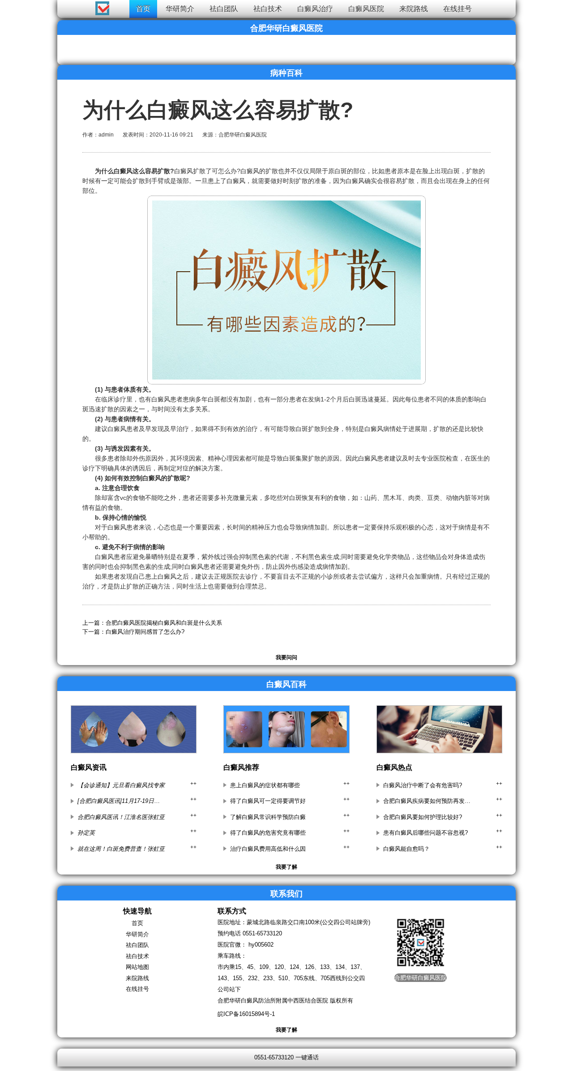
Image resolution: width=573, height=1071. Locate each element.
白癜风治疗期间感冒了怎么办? (145, 631)
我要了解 (286, 867)
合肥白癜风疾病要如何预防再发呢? (427, 801)
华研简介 (180, 9)
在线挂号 (457, 9)
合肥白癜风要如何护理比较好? (422, 817)
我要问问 (286, 657)
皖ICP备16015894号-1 (246, 1014)
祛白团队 (224, 9)
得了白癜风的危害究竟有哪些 (268, 832)
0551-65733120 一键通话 (286, 1057)
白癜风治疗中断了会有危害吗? (422, 785)
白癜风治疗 (315, 9)
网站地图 (137, 967)
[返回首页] (16, 6)
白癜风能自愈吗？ (406, 848)
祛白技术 (267, 9)
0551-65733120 (262, 933)
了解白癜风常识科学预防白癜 (268, 817)
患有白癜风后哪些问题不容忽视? (425, 832)
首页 (143, 9)
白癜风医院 (366, 9)
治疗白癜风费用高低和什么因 (268, 848)
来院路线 (413, 9)
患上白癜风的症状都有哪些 (265, 785)
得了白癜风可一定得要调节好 (268, 801)
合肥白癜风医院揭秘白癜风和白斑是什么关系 (164, 622)
